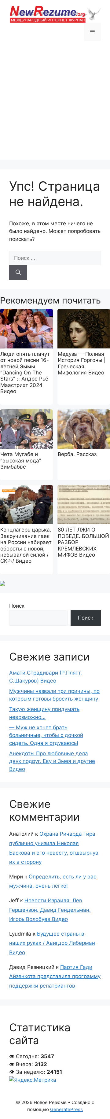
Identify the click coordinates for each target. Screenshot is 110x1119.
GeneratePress (66, 1109)
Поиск (16, 606)
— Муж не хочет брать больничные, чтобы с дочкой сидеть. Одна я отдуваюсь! (46, 735)
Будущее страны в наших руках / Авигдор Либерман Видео (52, 943)
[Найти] (18, 272)
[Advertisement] (55, 105)
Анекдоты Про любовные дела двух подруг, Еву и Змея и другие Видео (52, 761)
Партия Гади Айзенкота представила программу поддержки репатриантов (55, 976)
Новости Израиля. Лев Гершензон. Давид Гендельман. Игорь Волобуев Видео (50, 909)
